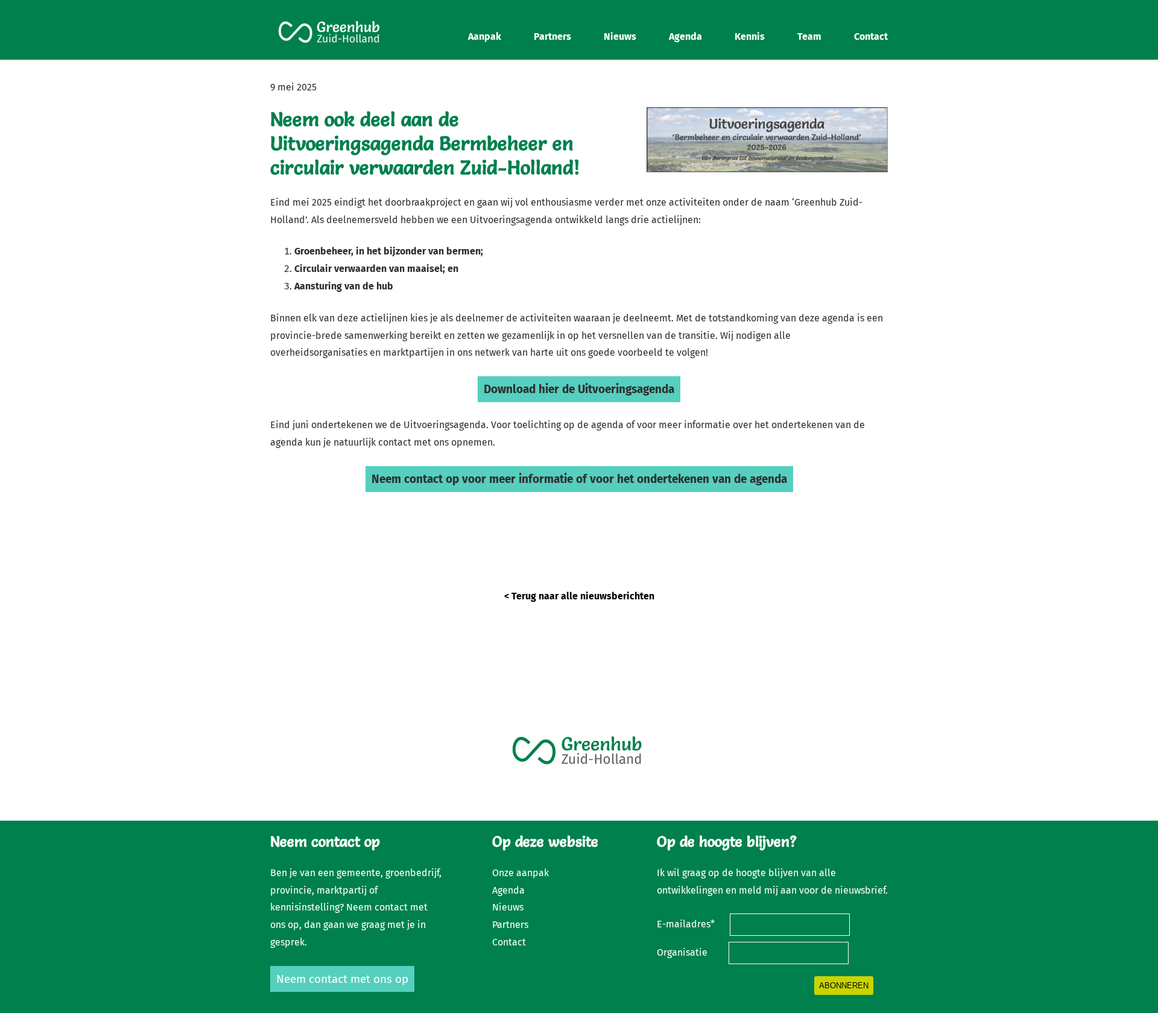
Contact (509, 942)
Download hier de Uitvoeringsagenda (579, 389)
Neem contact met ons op (342, 979)
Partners (510, 924)
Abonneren (843, 985)
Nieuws (508, 907)
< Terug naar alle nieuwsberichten (579, 596)
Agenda (508, 890)
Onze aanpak (520, 873)
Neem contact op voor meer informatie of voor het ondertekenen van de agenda (579, 479)
